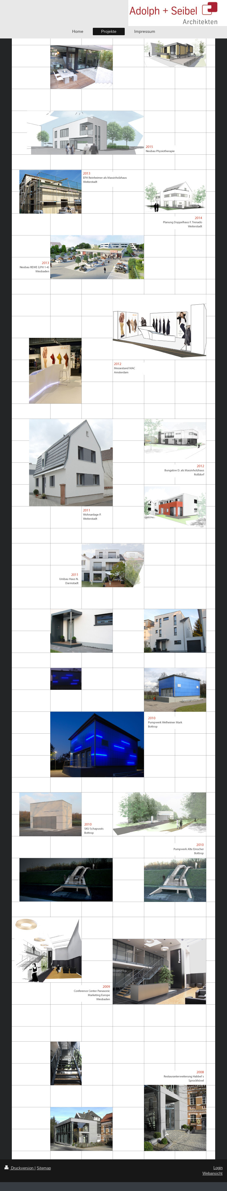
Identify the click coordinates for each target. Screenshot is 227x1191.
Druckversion (22, 1168)
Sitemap (44, 1168)
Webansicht (212, 1173)
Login (218, 1168)
